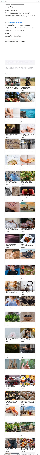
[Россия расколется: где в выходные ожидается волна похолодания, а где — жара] (27, 84)
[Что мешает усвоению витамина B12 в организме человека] (12, 398)
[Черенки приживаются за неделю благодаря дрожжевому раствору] (12, 429)
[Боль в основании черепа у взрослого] (27, 351)
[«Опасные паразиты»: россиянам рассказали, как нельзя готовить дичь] (27, 225)
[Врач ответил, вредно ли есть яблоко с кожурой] (27, 194)
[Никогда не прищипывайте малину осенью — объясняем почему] (27, 178)
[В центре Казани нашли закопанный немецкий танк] (12, 194)
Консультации (8, 4)
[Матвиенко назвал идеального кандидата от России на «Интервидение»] (12, 272)
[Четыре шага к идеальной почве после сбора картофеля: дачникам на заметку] (27, 303)
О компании (4, 454)
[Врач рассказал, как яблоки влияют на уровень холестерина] (12, 99)
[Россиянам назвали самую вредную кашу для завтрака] (12, 382)
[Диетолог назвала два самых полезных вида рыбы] (12, 162)
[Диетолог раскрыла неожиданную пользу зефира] (12, 335)
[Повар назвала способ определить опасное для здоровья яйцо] (27, 162)
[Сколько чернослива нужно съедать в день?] (27, 319)
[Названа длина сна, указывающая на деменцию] (12, 131)
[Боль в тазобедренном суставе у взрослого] (12, 445)
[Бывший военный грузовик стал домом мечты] (27, 256)
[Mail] (3, 1)
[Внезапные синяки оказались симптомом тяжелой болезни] (12, 209)
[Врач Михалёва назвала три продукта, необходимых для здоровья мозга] (12, 413)
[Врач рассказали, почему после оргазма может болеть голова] (12, 256)
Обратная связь (34, 454)
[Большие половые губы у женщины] (27, 99)
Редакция (18, 454)
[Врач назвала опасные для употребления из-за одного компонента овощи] (12, 319)
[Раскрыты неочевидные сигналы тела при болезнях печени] (12, 115)
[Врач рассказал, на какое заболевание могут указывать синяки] (12, 366)
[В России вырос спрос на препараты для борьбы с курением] (12, 303)
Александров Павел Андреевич (16, 22)
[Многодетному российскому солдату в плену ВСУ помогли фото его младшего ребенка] (12, 84)
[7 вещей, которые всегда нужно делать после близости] (27, 335)
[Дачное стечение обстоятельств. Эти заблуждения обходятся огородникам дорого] (27, 272)
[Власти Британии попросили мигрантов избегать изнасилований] (27, 209)
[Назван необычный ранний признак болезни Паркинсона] (27, 366)
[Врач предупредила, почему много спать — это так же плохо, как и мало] (12, 225)
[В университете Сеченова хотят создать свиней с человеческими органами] (27, 398)
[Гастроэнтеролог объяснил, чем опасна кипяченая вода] (27, 288)
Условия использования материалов (26, 454)
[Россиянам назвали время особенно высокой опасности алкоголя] (27, 413)
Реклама (8, 454)
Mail (1, 454)
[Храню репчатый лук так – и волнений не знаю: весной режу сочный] (27, 429)
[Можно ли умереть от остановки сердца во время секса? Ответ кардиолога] (27, 131)
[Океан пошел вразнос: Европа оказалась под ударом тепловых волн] (27, 115)
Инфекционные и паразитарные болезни (17, 4)
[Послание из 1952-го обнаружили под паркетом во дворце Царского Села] (12, 146)
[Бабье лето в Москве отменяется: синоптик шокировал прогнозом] (27, 146)
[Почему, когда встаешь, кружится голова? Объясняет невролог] (12, 241)
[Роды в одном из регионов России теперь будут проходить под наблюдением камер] (12, 178)
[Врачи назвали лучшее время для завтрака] (27, 382)
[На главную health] (6, 1)
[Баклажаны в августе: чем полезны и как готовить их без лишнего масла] (27, 241)
